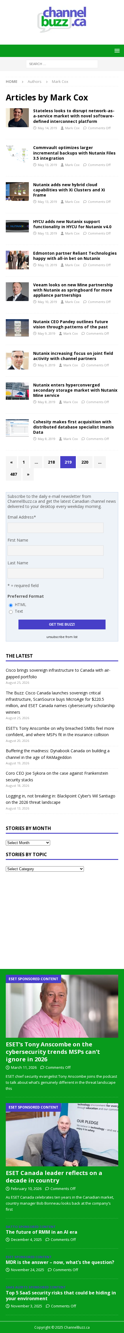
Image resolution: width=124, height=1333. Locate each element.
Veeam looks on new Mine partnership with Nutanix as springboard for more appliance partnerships (73, 290)
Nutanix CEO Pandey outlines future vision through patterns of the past (70, 324)
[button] (116, 50)
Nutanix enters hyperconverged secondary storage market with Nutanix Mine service (75, 390)
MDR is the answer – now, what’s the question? (60, 1262)
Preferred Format (25, 596)
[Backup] (17, 153)
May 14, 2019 (47, 128)
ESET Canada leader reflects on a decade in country (54, 1176)
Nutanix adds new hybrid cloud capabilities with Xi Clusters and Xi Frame (69, 190)
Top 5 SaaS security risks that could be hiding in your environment (61, 1296)
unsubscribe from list (62, 637)
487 (13, 474)
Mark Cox (72, 128)
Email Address (21, 517)
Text (19, 611)
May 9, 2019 (46, 333)
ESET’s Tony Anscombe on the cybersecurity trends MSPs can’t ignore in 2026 (53, 1051)
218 (51, 462)
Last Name (17, 562)
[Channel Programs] (17, 360)
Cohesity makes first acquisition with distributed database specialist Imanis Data (73, 427)
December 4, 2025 (26, 1239)
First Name (17, 540)
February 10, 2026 (26, 1188)
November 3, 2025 (26, 1306)
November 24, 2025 (27, 1269)
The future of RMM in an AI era (41, 1232)
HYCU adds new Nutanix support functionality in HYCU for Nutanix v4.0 (72, 224)
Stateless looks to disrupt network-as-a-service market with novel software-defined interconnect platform (73, 116)
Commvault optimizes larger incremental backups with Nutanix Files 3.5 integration (74, 153)
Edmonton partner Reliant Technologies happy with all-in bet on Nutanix (75, 255)
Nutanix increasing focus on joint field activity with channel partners (73, 356)
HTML (20, 604)
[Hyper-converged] (17, 260)
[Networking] (17, 117)
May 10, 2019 (47, 302)
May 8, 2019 (46, 402)
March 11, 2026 (24, 1067)
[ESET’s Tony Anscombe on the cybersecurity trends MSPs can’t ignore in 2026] (62, 1006)
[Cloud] (17, 191)
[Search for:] (62, 63)
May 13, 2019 (47, 165)
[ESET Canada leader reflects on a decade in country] (62, 1134)
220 (84, 462)
